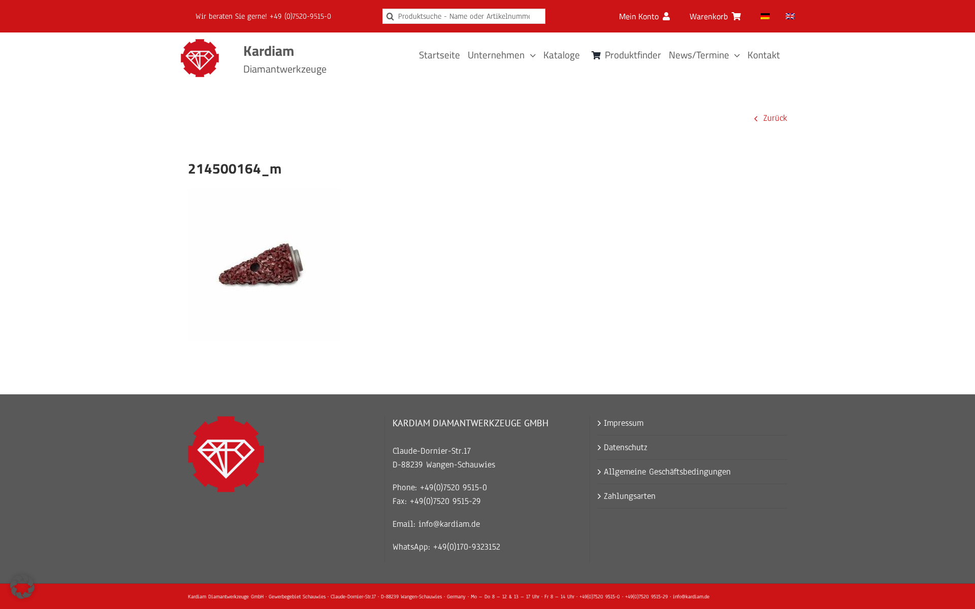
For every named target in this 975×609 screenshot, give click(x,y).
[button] (22, 586)
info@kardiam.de (449, 524)
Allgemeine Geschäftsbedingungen (667, 472)
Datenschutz (625, 447)
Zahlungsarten (630, 496)
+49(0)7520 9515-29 (445, 501)
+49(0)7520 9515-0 (453, 487)
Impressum (623, 423)
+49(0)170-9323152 (466, 547)
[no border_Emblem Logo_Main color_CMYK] (200, 43)
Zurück (775, 118)
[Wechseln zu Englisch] (790, 16)
